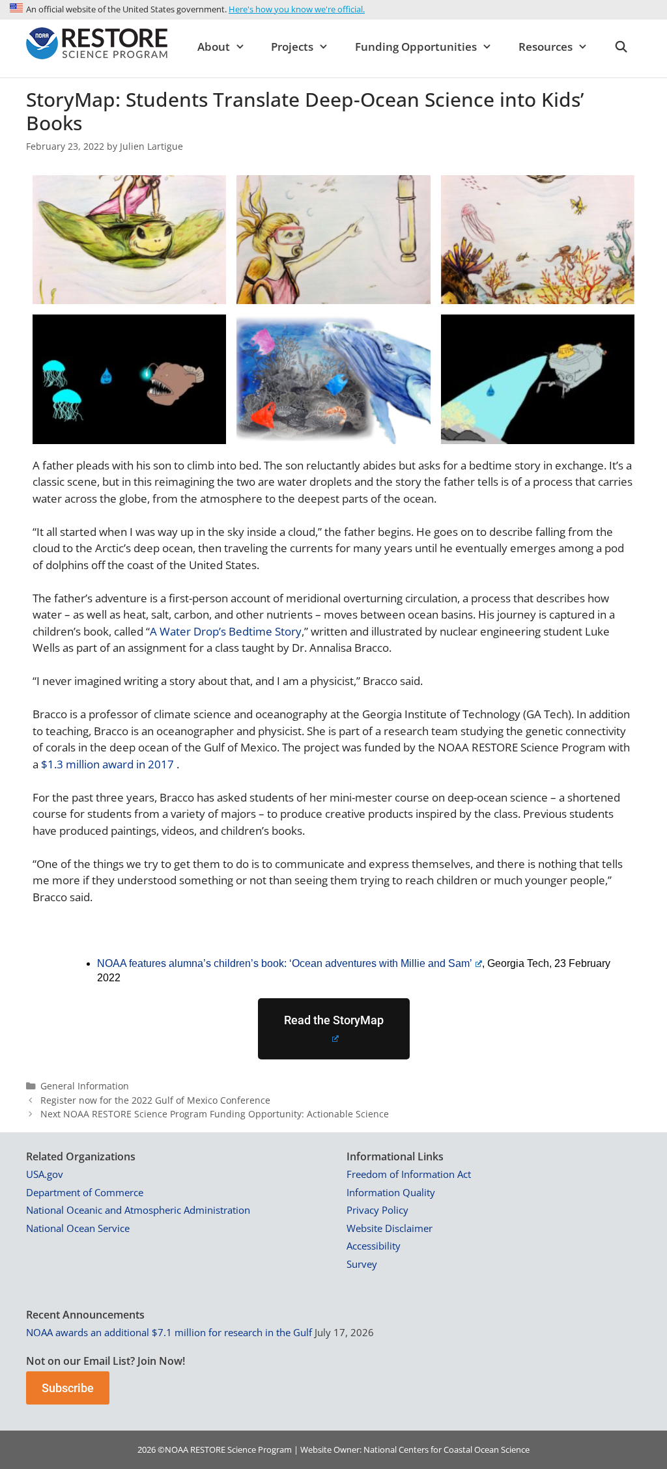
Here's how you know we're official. (297, 9)
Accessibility (374, 1245)
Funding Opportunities (416, 46)
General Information (84, 1086)
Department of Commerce (84, 1192)
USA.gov (44, 1174)
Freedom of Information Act (409, 1174)
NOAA (176, 1449)
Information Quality (391, 1192)
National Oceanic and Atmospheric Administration (138, 1209)
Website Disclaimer (390, 1228)
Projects (292, 46)
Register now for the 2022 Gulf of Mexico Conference (155, 1100)
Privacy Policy (377, 1209)
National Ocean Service (78, 1228)
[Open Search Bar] (621, 46)
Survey (362, 1263)
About (213, 46)
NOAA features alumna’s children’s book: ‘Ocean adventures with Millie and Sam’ (284, 963)
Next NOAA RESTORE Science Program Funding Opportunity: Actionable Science (214, 1114)
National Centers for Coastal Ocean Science (446, 1449)
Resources (545, 46)
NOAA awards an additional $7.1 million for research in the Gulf (169, 1332)
